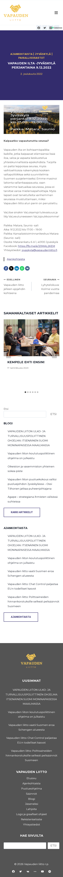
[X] (11, 268)
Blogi (31, 798)
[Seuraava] (54, 354)
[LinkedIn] (16, 268)
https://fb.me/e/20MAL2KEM (36, 246)
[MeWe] (35, 871)
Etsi (6, 408)
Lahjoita (31, 809)
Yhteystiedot (31, 824)
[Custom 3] (56, 27)
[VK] (27, 268)
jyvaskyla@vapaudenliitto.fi (39, 250)
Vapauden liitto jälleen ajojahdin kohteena (14, 286)
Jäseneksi (31, 803)
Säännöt (31, 793)
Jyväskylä (43, 54)
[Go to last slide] (8, 354)
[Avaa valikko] (56, 12)
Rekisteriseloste (31, 819)
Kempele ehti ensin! (25, 362)
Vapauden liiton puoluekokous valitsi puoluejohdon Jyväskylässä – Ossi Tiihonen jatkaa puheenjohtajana (32, 484)
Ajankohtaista (21, 54)
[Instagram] (50, 27)
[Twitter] (44, 27)
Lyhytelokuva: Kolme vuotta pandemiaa (50, 286)
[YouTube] (42, 871)
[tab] (25, 392)
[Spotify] (49, 871)
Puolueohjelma (31, 788)
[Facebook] (38, 27)
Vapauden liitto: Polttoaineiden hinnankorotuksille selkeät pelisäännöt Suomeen (33, 601)
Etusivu (31, 778)
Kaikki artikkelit (22, 512)
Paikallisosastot (31, 57)
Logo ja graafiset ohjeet (31, 814)
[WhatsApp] (22, 268)
